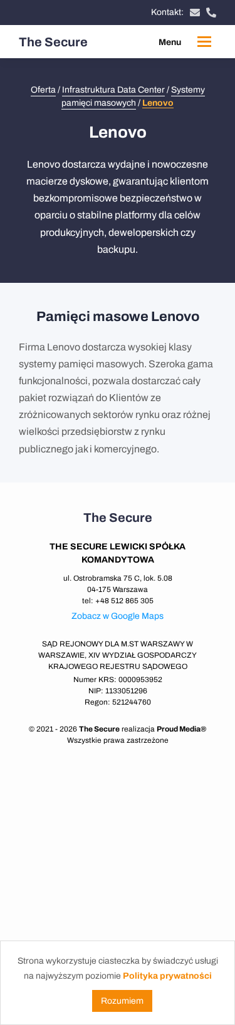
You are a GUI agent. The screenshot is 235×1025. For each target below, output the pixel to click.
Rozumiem (122, 1001)
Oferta (43, 89)
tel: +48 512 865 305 (118, 600)
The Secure (53, 42)
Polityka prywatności (167, 976)
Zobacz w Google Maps (117, 616)
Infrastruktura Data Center (113, 89)
